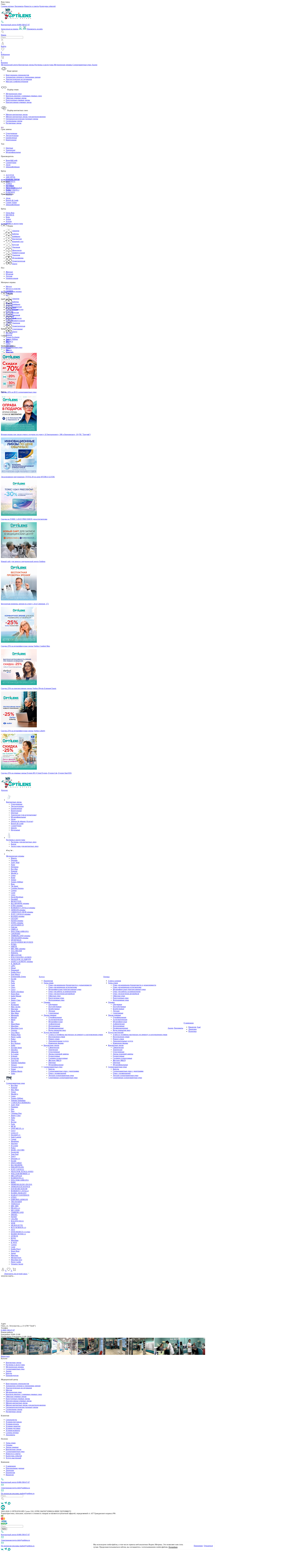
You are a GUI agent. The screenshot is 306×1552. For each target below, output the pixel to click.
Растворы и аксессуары (15, 1365)
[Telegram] (6, 1504)
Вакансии (10, 1475)
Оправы (9, 1445)
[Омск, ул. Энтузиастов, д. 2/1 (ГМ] (13, 1354)
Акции (8, 1371)
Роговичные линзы (13, 1412)
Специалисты (11, 1420)
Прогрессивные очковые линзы (19, 1401)
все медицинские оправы (11, 291)
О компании (11, 1466)
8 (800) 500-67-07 (8, 1330)
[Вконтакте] (2, 1504)
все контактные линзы (10, 180)
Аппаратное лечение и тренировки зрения (23, 1386)
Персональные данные (15, 1468)
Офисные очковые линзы (16, 1396)
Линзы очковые (12, 1447)
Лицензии (10, 1470)
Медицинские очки (14, 1392)
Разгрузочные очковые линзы (18, 1399)
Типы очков (11, 1443)
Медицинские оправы (15, 1367)
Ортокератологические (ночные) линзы (22, 1407)
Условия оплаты (12, 1424)
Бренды (9, 1373)
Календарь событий (47, 6)
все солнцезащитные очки (11, 347)
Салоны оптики (7, 6)
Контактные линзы (13, 1363)
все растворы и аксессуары (12, 224)
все (2, 127)
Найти (4, 1529)
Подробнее (173, 1547)
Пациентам (10, 1473)
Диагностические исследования (19, 1388)
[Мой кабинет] (3, 1271)
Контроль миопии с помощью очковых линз (24, 1394)
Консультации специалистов (17, 1384)
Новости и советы (31, 6)
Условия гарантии (13, 1426)
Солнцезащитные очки (15, 1369)
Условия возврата (13, 1430)
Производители (12, 1375)
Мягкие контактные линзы (17, 1403)
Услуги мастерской (13, 1458)
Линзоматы (19, 6)
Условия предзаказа (14, 1422)
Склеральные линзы (14, 1409)
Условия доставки (13, 1428)
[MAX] (9, 1504)
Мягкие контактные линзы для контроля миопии (26, 1405)
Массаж (9, 1390)
